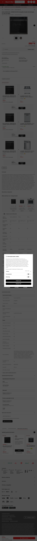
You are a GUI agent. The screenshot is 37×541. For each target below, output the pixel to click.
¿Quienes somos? (14, 269)
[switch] (28, 274)
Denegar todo (18, 283)
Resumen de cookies (20, 269)
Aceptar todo (18, 280)
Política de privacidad (9, 269)
